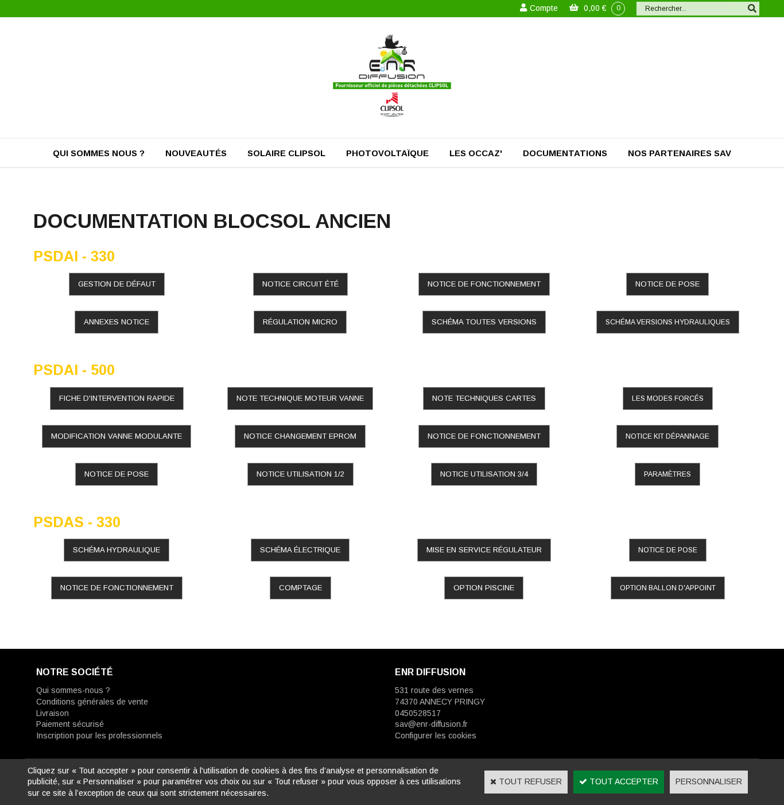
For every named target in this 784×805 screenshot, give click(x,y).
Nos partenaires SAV (679, 153)
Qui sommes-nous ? (73, 690)
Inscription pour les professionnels (99, 735)
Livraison (52, 713)
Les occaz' (475, 153)
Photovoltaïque (387, 153)
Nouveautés (196, 153)
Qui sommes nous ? (99, 153)
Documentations (565, 153)
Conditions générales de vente (92, 701)
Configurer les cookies (435, 735)
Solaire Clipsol (286, 153)
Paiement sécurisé (70, 724)
